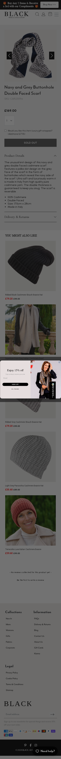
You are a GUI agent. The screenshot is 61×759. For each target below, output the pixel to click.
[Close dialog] (59, 362)
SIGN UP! (15, 384)
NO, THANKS (15, 389)
